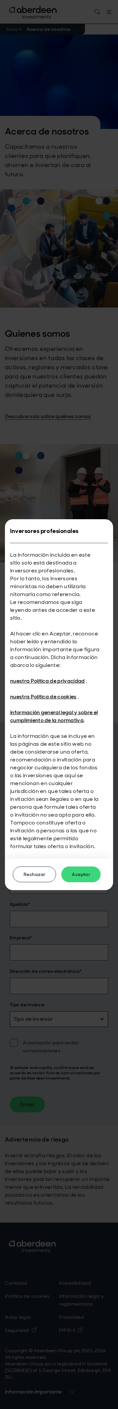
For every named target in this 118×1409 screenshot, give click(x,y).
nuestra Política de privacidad (47, 680)
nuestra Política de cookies (43, 696)
